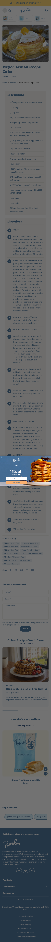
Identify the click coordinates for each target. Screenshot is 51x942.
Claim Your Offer (16, 482)
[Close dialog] (1, 456)
